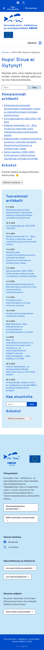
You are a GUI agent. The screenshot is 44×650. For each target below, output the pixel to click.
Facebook (13, 542)
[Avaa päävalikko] (35, 43)
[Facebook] (18, 3)
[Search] (12, 8)
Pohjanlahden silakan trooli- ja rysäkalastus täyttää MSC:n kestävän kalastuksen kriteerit (21, 387)
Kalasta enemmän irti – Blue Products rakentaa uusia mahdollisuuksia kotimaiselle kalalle (21, 240)
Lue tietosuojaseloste (16, 577)
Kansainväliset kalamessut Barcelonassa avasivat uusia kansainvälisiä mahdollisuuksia (21, 288)
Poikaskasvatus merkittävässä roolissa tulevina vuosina (18, 303)
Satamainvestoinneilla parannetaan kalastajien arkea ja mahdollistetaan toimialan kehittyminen (19, 214)
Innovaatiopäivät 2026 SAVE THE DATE (20, 227)
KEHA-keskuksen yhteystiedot (20, 518)
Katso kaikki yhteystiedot (18, 612)
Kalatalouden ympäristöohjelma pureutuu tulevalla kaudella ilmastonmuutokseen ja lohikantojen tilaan (20, 257)
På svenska (31, 8)
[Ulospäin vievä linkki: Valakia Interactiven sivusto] (22, 646)
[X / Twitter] (23, 3)
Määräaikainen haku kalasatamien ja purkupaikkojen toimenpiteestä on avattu (19, 328)
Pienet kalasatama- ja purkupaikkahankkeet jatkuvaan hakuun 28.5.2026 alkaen (20, 371)
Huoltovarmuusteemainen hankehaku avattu (19, 315)
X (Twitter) (13, 547)
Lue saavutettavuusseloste (19, 568)
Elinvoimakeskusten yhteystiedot (15, 508)
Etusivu (6, 52)
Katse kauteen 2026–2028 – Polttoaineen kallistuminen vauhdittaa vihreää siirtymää (21, 155)
